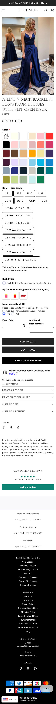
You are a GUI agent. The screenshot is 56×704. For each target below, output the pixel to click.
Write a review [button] (28, 487)
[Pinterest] (35, 668)
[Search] (45, 10)
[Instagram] (28, 668)
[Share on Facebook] (3, 427)
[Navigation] (3, 10)
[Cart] (52, 10)
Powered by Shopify (28, 700)
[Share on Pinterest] (18, 427)
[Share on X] (11, 427)
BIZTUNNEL (28, 10)
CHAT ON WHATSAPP (28, 360)
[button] (16, 373)
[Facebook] (21, 668)
